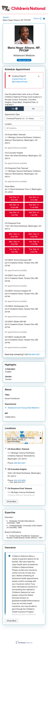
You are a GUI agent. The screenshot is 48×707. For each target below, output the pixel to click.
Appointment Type (12, 114)
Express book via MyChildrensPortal (19, 80)
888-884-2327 (34, 354)
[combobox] (24, 118)
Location (8, 124)
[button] (22, 431)
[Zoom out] (40, 432)
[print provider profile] (44, 18)
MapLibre (11, 438)
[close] (38, 76)
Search (6, 17)
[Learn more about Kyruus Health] (24, 642)
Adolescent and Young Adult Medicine (23, 407)
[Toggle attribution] (40, 438)
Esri (17, 438)
